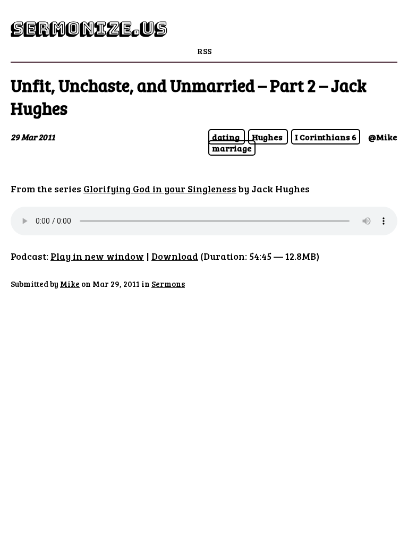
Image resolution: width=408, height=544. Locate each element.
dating (226, 136)
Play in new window (97, 256)
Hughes (268, 136)
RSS (204, 50)
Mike (70, 283)
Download (174, 256)
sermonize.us (89, 28)
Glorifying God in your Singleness (159, 188)
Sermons (168, 283)
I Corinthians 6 (325, 136)
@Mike (382, 136)
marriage (232, 148)
